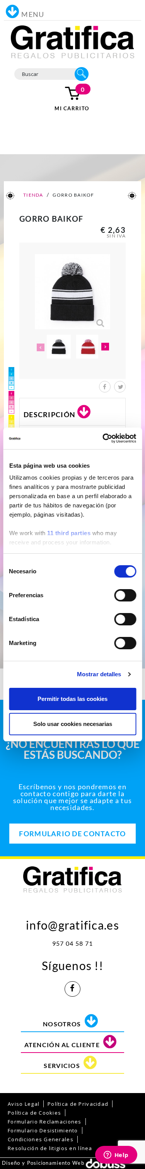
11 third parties (68, 533)
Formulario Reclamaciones (45, 1121)
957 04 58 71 (72, 943)
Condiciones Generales (40, 1139)
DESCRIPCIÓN (49, 414)
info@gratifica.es (72, 923)
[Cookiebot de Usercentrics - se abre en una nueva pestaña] (103, 438)
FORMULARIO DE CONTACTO (72, 833)
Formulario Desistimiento (43, 1130)
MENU (32, 14)
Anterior (40, 347)
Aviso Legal (23, 1103)
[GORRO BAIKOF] (59, 347)
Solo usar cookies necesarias (72, 724)
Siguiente (105, 347)
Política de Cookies (34, 1112)
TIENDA (33, 195)
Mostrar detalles (99, 674)
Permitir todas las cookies (72, 699)
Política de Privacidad (78, 1103)
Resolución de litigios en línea (50, 1148)
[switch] (125, 595)
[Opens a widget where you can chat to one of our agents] (116, 1155)
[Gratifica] (73, 41)
